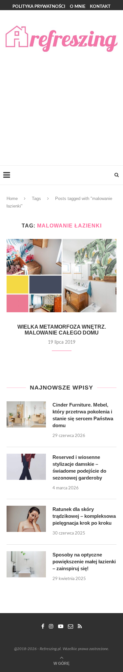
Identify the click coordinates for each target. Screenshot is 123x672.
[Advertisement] (61, 103)
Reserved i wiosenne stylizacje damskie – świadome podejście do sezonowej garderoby (79, 467)
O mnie (77, 7)
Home (12, 198)
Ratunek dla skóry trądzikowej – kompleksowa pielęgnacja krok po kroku (84, 516)
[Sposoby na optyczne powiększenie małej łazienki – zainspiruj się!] (26, 564)
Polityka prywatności (38, 7)
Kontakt (100, 7)
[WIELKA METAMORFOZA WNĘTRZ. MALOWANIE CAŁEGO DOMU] (61, 275)
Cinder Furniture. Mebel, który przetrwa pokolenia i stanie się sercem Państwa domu (82, 415)
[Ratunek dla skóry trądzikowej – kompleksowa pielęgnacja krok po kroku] (26, 519)
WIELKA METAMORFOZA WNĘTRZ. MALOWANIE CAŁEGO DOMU (61, 330)
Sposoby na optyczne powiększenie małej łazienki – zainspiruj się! (84, 561)
